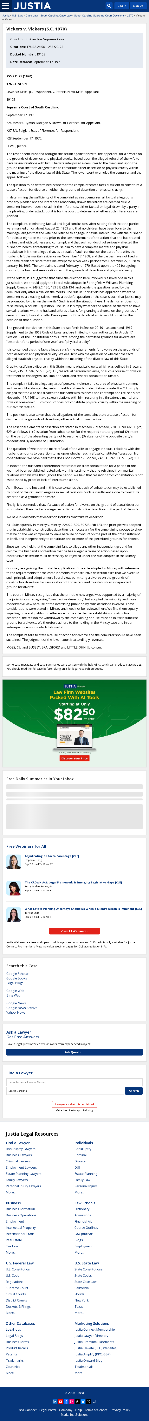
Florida (79, 1294)
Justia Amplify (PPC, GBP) (92, 1354)
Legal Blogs (14, 983)
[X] (88, 1401)
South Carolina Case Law (56, 15)
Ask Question (74, 1052)
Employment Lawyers (21, 1167)
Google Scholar (17, 974)
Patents (11, 1354)
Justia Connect (26, 1410)
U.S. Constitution (18, 1269)
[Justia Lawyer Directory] (94, 1401)
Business (13, 1203)
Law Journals (83, 1234)
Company (65, 1410)
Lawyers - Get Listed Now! (74, 1104)
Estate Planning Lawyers (24, 1174)
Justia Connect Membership (94, 1329)
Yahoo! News (15, 1012)
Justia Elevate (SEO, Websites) (95, 1348)
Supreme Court (17, 1288)
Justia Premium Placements (94, 1342)
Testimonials (83, 1367)
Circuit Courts (16, 1294)
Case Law (32, 15)
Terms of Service (96, 1410)
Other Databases (20, 1323)
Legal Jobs (13, 1329)
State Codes (83, 1275)
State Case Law (85, 1282)
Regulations (14, 1282)
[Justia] (32, 5)
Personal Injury (85, 1186)
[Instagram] (71, 1401)
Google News (16, 1003)
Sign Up (138, 5)
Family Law (82, 1180)
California (81, 1288)
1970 (130, 15)
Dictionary (81, 1209)
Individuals (83, 1142)
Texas (78, 1306)
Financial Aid (83, 1221)
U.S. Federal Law (20, 1263)
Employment (15, 1221)
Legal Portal (47, 1410)
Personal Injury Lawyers (23, 1186)
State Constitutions (88, 1269)
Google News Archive (21, 1008)
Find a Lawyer (19, 1072)
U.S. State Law (86, 1263)
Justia (6, 15)
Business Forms (17, 1342)
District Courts (16, 1300)
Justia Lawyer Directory (91, 1336)
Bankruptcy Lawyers (21, 1149)
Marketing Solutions (91, 1323)
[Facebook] (66, 1401)
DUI (77, 1167)
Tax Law (12, 1246)
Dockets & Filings (18, 1306)
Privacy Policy (120, 1410)
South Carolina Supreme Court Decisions (99, 15)
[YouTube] (60, 1401)
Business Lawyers (19, 1155)
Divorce (80, 1161)
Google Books (16, 978)
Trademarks (15, 1360)
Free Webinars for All (26, 846)
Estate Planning (85, 1174)
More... (11, 1192)
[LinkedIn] (55, 1401)
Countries (13, 1367)
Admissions (82, 1215)
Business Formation (20, 1209)
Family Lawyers (17, 1180)
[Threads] (77, 1401)
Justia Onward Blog (88, 1360)
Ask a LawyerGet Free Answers (22, 1034)
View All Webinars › (74, 931)
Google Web (15, 991)
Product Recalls (17, 1348)
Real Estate (14, 1240)
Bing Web (13, 995)
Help (78, 1410)
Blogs (78, 1240)
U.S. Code (12, 1275)
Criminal (80, 1155)
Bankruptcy (82, 1149)
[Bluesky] (83, 1401)
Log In (122, 5)
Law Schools (84, 1203)
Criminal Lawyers (18, 1161)
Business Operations (21, 1215)
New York (81, 1300)
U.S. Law (17, 15)
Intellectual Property (21, 1227)
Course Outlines (86, 1227)
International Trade (20, 1234)
